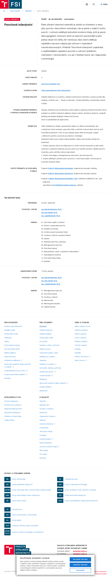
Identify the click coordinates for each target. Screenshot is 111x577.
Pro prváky (43, 341)
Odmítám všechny (80, 565)
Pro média (43, 454)
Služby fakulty (9, 420)
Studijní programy (46, 330)
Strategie (43, 435)
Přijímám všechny (80, 559)
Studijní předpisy (45, 334)
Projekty (78, 349)
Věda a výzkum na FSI (82, 326)
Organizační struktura (47, 416)
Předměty (28, 11)
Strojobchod (44, 428)
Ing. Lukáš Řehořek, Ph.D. (50, 216)
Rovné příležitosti (46, 443)
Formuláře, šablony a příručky (50, 368)
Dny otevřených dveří (12, 349)
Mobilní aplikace (10, 353)
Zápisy (6, 341)
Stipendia (43, 360)
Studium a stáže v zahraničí (49, 345)
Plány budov (44, 450)
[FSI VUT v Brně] (11, 4)
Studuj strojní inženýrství (13, 326)
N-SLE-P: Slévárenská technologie (60, 168)
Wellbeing (43, 379)
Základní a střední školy (12, 416)
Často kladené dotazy (12, 345)
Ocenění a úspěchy (46, 409)
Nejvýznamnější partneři (13, 409)
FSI (4, 11)
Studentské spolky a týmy (49, 353)
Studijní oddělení (45, 387)
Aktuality (43, 401)
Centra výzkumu (80, 338)
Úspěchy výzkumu (81, 330)
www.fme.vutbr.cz (80, 551)
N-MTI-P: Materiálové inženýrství (60, 174)
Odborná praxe (45, 349)
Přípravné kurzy (10, 357)
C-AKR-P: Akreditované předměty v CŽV (63, 179)
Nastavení (80, 570)
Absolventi (43, 412)
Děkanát (43, 420)
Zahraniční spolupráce (12, 412)
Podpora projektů (81, 341)
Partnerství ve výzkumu (12, 405)
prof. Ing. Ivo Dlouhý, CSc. (50, 84)
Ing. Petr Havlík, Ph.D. (49, 213)
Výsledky (78, 353)
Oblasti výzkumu (81, 334)
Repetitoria (43, 391)
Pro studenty (15, 11)
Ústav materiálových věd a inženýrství (55, 90)
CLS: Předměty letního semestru (64, 185)
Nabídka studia (9, 330)
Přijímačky (8, 338)
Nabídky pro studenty (47, 357)
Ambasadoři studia (11, 334)
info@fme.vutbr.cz (80, 554)
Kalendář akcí (44, 405)
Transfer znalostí (81, 345)
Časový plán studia (46, 338)
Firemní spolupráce (11, 401)
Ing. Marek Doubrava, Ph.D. (51, 209)
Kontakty (7, 378)
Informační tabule (46, 431)
